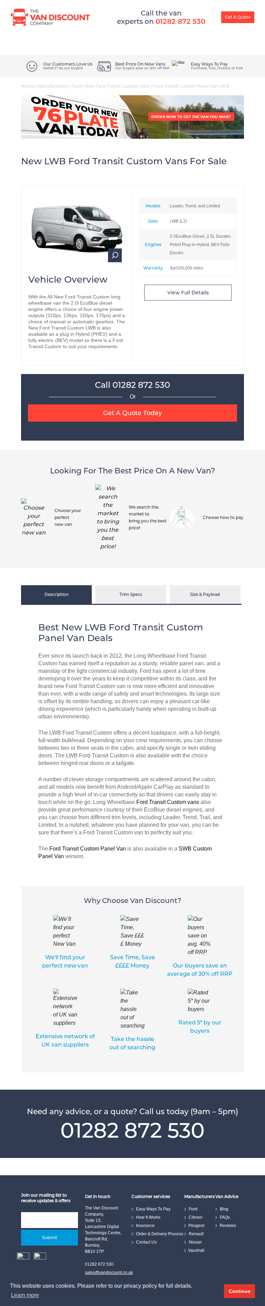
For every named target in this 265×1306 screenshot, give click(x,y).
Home (27, 86)
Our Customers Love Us (67, 64)
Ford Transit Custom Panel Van (87, 849)
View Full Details (188, 292)
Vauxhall (196, 1250)
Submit (49, 1237)
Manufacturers (53, 86)
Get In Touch (247, 24)
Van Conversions (73, 24)
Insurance (145, 1225)
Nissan (195, 1242)
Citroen (196, 1217)
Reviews (228, 1225)
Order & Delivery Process (159, 1233)
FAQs (225, 1217)
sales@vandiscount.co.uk (109, 1272)
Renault (196, 1233)
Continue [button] (240, 1291)
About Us (196, 24)
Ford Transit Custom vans (167, 802)
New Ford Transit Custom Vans (117, 86)
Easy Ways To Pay (160, 24)
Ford (76, 86)
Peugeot (196, 1225)
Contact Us (146, 1242)
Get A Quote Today (132, 413)
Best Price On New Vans (140, 64)
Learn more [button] (25, 1295)
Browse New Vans (23, 24)
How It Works (119, 24)
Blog (220, 24)
